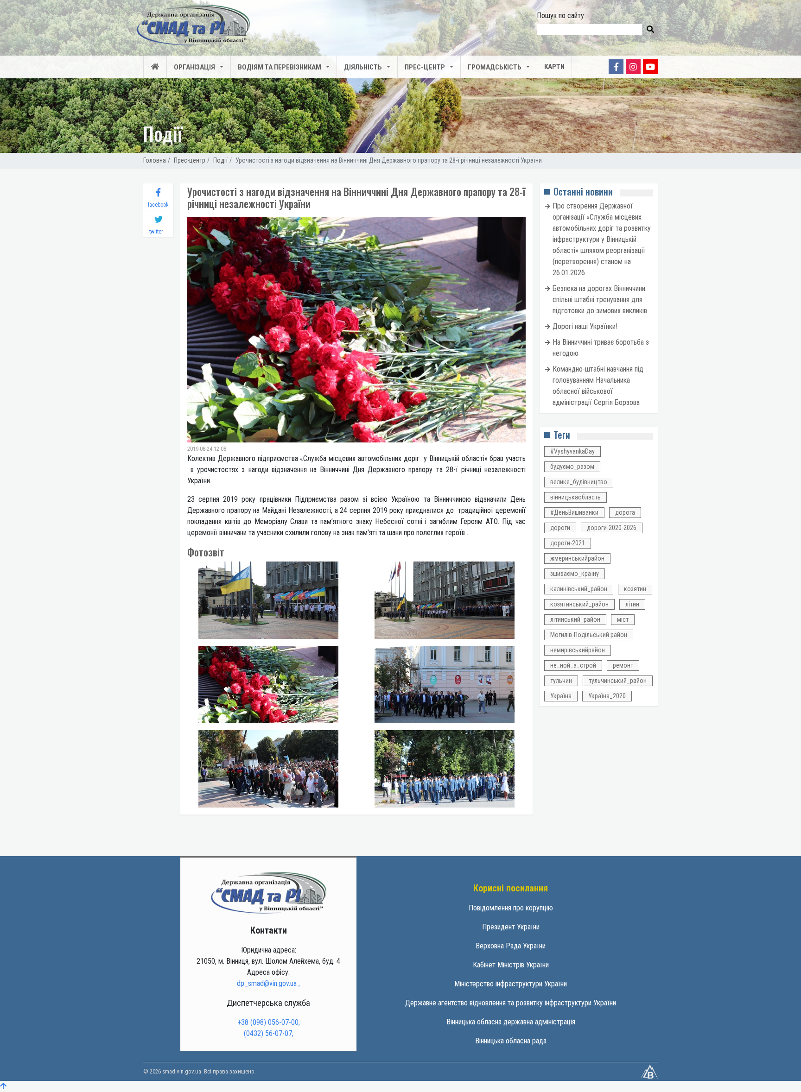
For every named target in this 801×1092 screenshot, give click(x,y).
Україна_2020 (607, 696)
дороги (560, 527)
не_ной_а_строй (573, 665)
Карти (554, 67)
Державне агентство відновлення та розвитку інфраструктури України (510, 1002)
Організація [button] (194, 67)
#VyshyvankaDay (572, 451)
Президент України (511, 926)
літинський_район (575, 619)
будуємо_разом (572, 466)
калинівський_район (578, 589)
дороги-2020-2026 (611, 527)
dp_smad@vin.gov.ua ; (268, 983)
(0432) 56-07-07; (268, 1033)
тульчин (561, 680)
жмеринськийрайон (577, 558)
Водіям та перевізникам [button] (279, 67)
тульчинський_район (618, 680)
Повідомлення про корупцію (511, 907)
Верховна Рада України (511, 945)
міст (623, 619)
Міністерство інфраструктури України (510, 983)
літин (632, 604)
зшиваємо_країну (574, 573)
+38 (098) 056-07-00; (268, 1022)
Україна (561, 696)
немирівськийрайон (577, 650)
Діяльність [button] (363, 67)
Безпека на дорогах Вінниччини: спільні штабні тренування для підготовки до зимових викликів (600, 299)
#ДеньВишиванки (574, 512)
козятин (635, 589)
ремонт (623, 665)
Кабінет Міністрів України (511, 964)
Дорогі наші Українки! (585, 326)
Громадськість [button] (494, 67)
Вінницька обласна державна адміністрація (510, 1021)
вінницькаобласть (575, 497)
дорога (625, 512)
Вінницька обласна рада (511, 1040)
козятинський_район (579, 604)
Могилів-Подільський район (588, 634)
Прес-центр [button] (425, 67)
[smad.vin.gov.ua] (268, 892)
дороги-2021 (567, 543)
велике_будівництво (578, 482)
